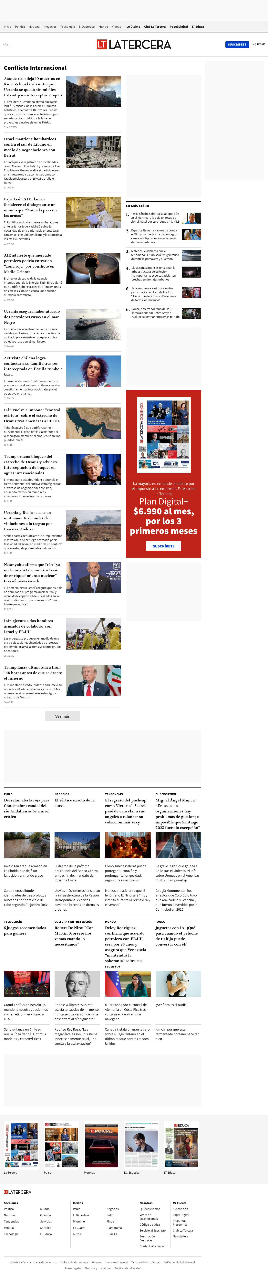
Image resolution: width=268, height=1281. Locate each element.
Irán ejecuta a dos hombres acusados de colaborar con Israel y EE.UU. (28, 626)
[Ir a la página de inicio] (134, 44)
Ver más (62, 716)
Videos (116, 27)
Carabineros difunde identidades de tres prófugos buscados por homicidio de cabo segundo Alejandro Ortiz (26, 897)
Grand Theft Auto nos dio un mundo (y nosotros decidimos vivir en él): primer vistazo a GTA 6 (26, 1011)
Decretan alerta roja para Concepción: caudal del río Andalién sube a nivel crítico (27, 809)
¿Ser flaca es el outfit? (172, 1004)
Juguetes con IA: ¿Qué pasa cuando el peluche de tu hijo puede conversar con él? (177, 936)
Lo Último (133, 27)
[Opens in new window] (101, 1168)
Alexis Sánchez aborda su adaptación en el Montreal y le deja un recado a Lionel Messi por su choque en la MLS (155, 218)
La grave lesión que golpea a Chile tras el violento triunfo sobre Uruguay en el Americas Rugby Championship (177, 873)
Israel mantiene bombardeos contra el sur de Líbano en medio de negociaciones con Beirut (30, 147)
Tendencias (114, 794)
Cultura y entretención (73, 922)
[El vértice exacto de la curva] (77, 845)
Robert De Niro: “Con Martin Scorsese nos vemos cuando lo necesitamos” (74, 936)
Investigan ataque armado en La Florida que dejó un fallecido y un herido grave (25, 871)
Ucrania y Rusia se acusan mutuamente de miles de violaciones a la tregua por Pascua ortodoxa (28, 521)
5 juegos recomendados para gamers (25, 931)
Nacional (34, 27)
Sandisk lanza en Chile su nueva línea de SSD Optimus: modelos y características (25, 1034)
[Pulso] (61, 1168)
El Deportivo (87, 27)
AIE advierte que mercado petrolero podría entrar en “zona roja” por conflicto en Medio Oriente (29, 264)
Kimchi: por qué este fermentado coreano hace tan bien (178, 1034)
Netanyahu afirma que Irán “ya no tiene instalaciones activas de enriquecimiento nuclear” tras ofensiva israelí (32, 573)
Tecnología (67, 27)
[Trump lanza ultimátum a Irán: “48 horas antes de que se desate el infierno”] (93, 680)
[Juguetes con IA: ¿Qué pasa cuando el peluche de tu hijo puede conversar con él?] (178, 984)
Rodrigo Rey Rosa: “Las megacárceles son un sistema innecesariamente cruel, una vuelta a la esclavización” (76, 1036)
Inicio (7, 27)
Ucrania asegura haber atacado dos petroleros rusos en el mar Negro (32, 317)
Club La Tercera (155, 27)
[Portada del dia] (164, 471)
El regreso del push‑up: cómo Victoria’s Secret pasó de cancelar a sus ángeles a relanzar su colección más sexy (126, 811)
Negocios (50, 27)
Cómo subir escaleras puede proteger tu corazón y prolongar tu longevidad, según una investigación (125, 873)
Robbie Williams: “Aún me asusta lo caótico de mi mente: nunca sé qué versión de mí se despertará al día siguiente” (77, 1011)
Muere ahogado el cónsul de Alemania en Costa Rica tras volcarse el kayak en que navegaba (126, 1011)
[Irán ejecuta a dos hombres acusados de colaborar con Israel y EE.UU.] (93, 634)
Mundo (103, 27)
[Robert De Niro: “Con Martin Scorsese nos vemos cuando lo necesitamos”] (77, 984)
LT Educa (198, 27)
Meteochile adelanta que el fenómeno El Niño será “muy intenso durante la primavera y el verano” (155, 255)
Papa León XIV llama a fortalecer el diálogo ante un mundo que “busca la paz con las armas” (30, 207)
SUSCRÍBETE (164, 546)
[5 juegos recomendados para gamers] (27, 984)
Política (20, 27)
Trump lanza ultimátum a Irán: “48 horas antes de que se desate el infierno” (33, 673)
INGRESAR (258, 44)
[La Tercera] (21, 1168)
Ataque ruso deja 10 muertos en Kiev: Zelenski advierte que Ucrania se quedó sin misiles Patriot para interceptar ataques (33, 87)
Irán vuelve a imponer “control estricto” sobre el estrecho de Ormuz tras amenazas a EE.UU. (32, 415)
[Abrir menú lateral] (6, 44)
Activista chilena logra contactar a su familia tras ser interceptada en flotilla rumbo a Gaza (33, 366)
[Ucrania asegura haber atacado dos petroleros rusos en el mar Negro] (93, 324)
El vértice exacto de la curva (75, 803)
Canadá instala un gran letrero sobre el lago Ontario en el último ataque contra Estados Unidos (127, 1036)
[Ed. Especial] (141, 1168)
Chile (8, 794)
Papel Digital (179, 27)
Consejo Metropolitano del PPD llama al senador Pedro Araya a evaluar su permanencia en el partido (155, 313)
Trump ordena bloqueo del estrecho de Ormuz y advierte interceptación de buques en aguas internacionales (31, 465)
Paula (160, 922)
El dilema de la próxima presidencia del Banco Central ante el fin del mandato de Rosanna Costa (77, 873)
